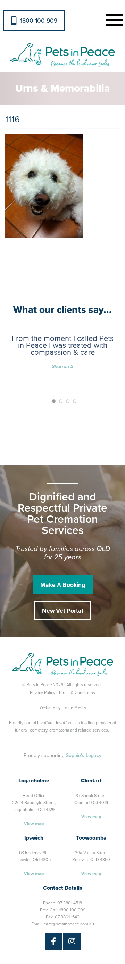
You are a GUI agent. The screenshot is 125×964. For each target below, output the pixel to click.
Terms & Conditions (76, 692)
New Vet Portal (62, 610)
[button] (113, 19)
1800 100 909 (38, 20)
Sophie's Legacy (83, 755)
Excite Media (74, 707)
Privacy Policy (42, 692)
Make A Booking (62, 585)
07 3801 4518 (69, 903)
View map (34, 823)
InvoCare (45, 722)
